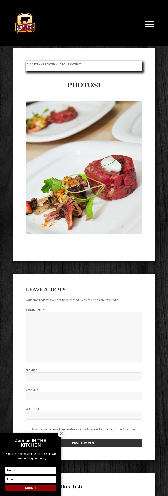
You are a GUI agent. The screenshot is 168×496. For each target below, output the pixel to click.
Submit (30, 487)
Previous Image (42, 63)
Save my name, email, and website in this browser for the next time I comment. (84, 429)
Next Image (68, 63)
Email (32, 390)
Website (33, 409)
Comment (35, 310)
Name (31, 370)
